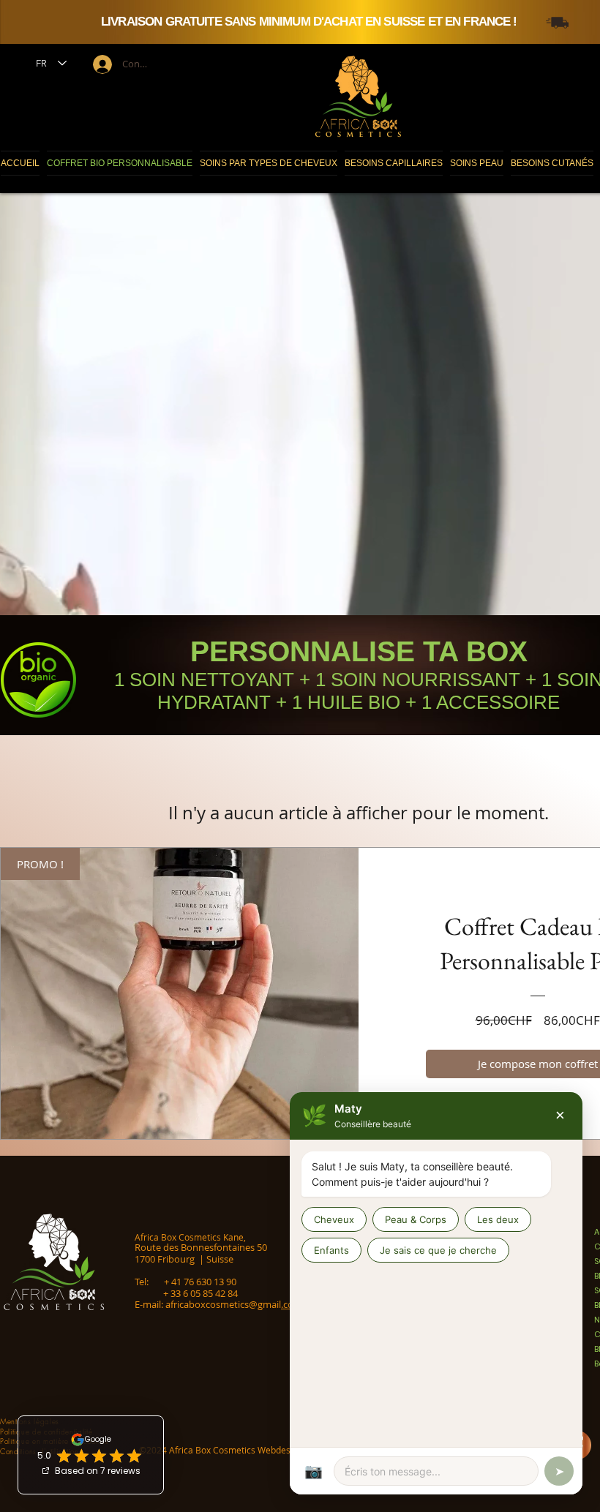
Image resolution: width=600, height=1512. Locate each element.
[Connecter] (101, 64)
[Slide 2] (362, 13)
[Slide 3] (369, 13)
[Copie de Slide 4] (347, 13)
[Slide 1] (355, 13)
